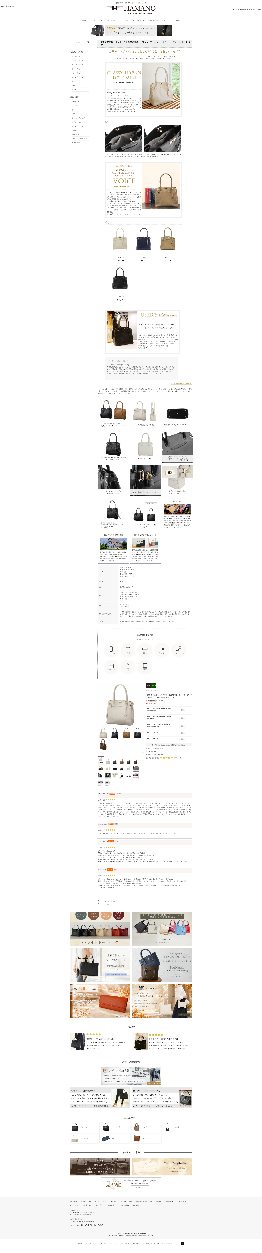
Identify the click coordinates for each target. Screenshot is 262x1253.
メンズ (74, 89)
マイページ (73, 1201)
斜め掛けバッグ (77, 130)
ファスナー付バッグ (78, 118)
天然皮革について (87, 1205)
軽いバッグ (75, 134)
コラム (104, 1201)
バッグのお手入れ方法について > (181, 384)
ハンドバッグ (111, 21)
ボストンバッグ (77, 81)
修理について (74, 1205)
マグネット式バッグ (78, 122)
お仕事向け (75, 101)
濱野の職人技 (110, 1205)
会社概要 (158, 1201)
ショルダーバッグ (154, 21)
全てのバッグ (76, 56)
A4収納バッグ (76, 142)
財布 (165, 21)
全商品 (84, 21)
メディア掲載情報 (123, 1205)
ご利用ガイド (251, 9)
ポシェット (75, 110)
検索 (182, 1243)
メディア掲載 (175, 21)
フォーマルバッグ (138, 21)
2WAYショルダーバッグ (79, 138)
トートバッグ (124, 21)
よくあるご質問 (181, 1201)
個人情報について (126, 1201)
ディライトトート (96, 21)
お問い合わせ (168, 1201)
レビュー (83, 1201)
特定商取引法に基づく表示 (143, 1201)
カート (259, 9)
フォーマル (75, 106)
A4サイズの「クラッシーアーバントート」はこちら (123, 214)
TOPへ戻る (135, 1205)
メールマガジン (94, 1201)
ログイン (236, 9)
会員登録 (243, 9)
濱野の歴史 (99, 1205)
